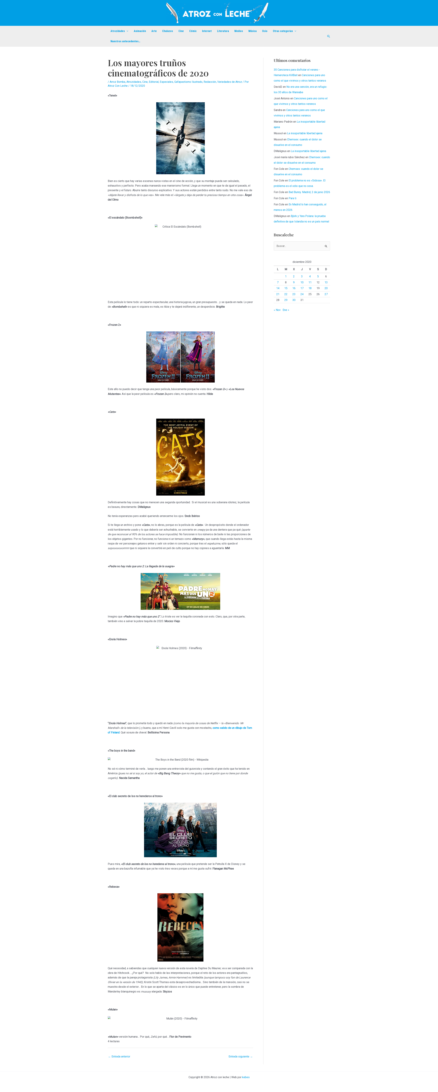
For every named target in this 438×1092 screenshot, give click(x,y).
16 (293, 288)
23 (293, 294)
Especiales (166, 81)
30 (293, 300)
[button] (126, 31)
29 (285, 300)
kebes (246, 1077)
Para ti (292, 198)
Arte (154, 31)
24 (302, 294)
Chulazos (167, 31)
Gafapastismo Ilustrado (188, 81)
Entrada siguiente (241, 1056)
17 (302, 288)
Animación (140, 31)
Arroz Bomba (117, 81)
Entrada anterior (119, 1056)
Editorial (154, 81)
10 (302, 282)
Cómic (193, 31)
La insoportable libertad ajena (304, 133)
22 (285, 294)
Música (252, 31)
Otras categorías (283, 31)
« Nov (277, 310)
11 (310, 282)
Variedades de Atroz (229, 81)
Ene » (286, 310)
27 (326, 294)
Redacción (210, 81)
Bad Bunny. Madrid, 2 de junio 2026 (309, 192)
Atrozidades (118, 31)
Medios (238, 31)
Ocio (264, 31)
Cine (181, 31)
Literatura (223, 31)
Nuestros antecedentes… (125, 41)
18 (310, 288)
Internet (207, 31)
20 (326, 288)
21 (277, 294)
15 (285, 288)
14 (277, 288)
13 (326, 282)
